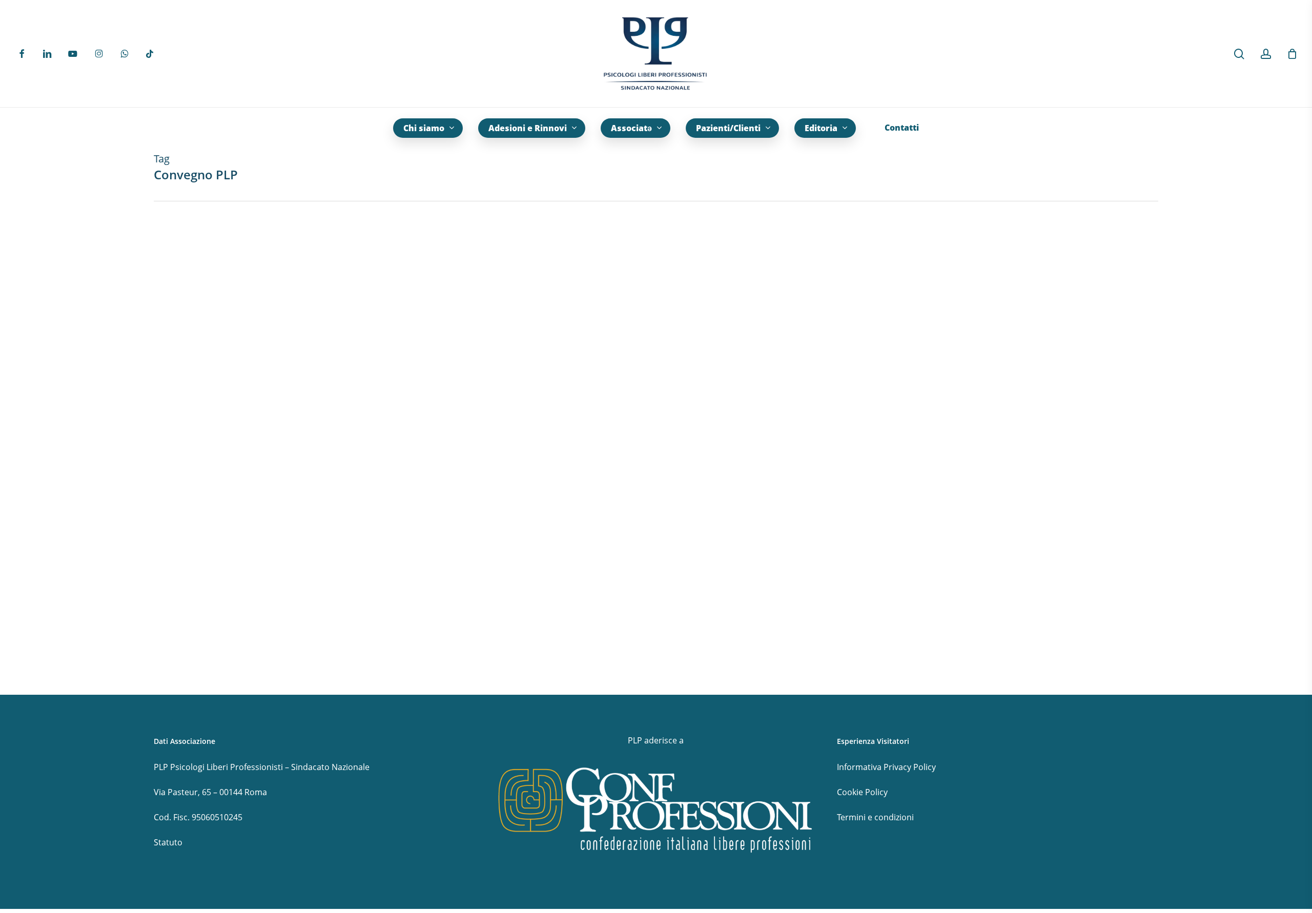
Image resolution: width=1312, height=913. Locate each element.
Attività (36, 629)
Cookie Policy (862, 792)
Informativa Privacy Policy (886, 767)
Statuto (168, 842)
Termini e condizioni (875, 817)
